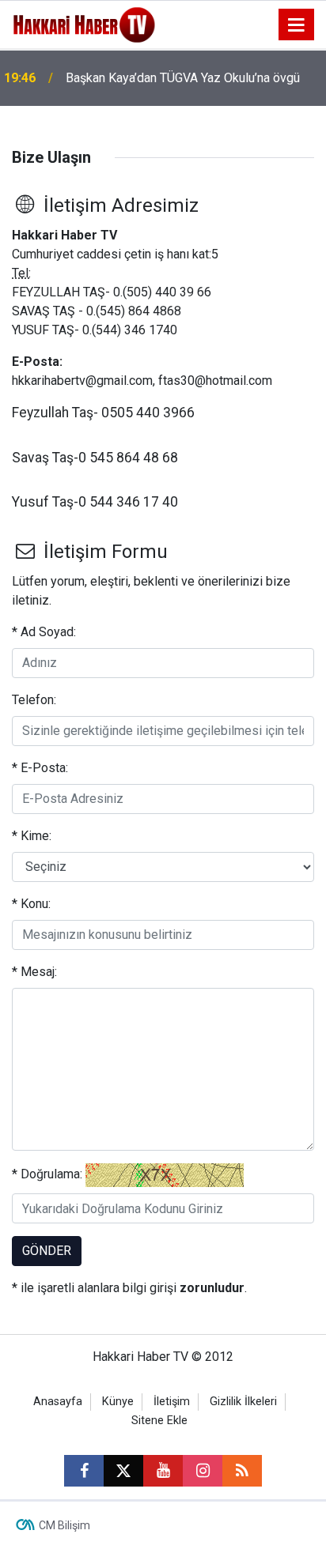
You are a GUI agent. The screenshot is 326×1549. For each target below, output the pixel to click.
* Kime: (31, 835)
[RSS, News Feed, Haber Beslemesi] (242, 1471)
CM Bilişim (64, 1525)
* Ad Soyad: (44, 631)
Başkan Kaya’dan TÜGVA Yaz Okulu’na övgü (183, 77)
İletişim (172, 1401)
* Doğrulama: (47, 1174)
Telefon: (34, 699)
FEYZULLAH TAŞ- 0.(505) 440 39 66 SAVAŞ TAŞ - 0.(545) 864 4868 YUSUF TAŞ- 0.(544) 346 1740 (111, 311)
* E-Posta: (40, 767)
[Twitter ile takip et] (123, 1471)
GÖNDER (46, 1250)
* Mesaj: (34, 971)
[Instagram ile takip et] (202, 1471)
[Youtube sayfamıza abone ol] (163, 1471)
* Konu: (31, 903)
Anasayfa (57, 1401)
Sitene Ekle (159, 1420)
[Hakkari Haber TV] (84, 23)
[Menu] (296, 25)
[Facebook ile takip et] (84, 1471)
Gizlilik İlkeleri (243, 1401)
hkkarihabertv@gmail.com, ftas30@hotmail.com (142, 380)
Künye (118, 1401)
